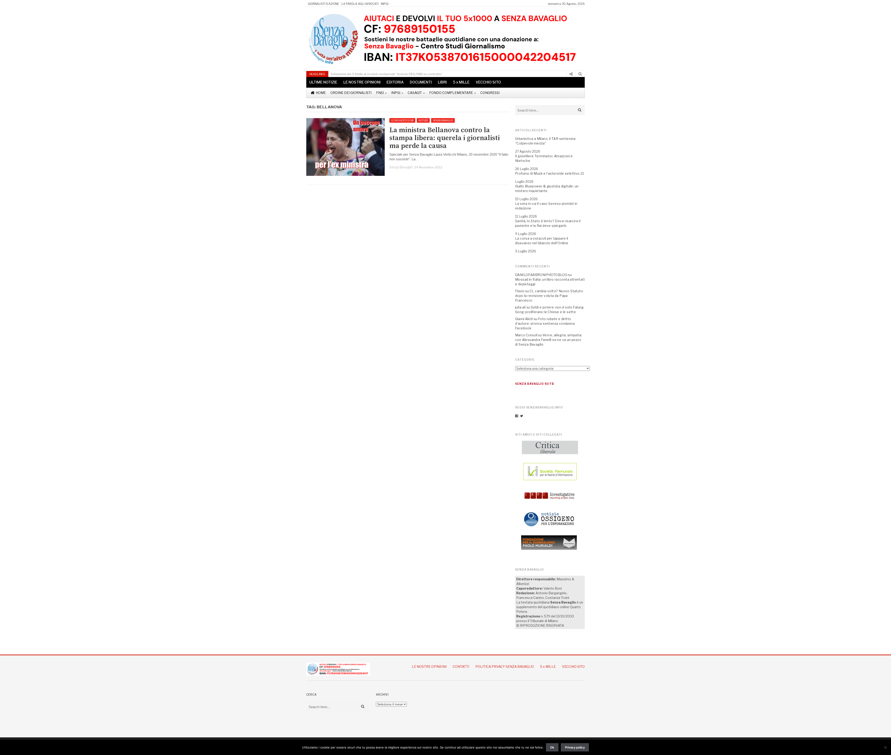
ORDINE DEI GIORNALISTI (350, 93)
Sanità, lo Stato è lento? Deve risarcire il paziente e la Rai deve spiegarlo (548, 223)
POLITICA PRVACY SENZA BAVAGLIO (504, 666)
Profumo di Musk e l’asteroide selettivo (547, 173)
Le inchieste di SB (402, 120)
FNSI (380, 93)
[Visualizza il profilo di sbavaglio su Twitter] (521, 416)
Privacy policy (575, 747)
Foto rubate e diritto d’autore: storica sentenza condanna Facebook (545, 323)
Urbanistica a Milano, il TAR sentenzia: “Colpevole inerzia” (545, 141)
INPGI (384, 4)
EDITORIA (395, 82)
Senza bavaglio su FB (534, 384)
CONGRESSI (490, 93)
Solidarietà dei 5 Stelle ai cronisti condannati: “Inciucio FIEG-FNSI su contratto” (386, 74)
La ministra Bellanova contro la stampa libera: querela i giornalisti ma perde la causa (444, 138)
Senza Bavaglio (401, 167)
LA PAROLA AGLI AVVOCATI (360, 4)
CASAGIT (415, 93)
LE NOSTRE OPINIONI (362, 82)
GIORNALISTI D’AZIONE (323, 4)
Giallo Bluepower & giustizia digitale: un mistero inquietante (546, 188)
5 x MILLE (461, 82)
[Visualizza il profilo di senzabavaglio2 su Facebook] (516, 416)
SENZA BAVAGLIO (443, 120)
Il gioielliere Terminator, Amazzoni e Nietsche (544, 158)
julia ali (520, 307)
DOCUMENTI (421, 82)
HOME (321, 93)
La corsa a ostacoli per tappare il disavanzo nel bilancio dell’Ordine (541, 240)
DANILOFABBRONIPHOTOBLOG (541, 275)
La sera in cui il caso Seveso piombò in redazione (546, 206)
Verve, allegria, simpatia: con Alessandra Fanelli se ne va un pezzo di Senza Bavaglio (548, 339)
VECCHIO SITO (488, 82)
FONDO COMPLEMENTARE (451, 93)
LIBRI (442, 82)
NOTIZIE (423, 120)
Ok (552, 747)
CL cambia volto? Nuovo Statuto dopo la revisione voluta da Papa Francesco (549, 295)
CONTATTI (461, 666)
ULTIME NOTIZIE (323, 82)
